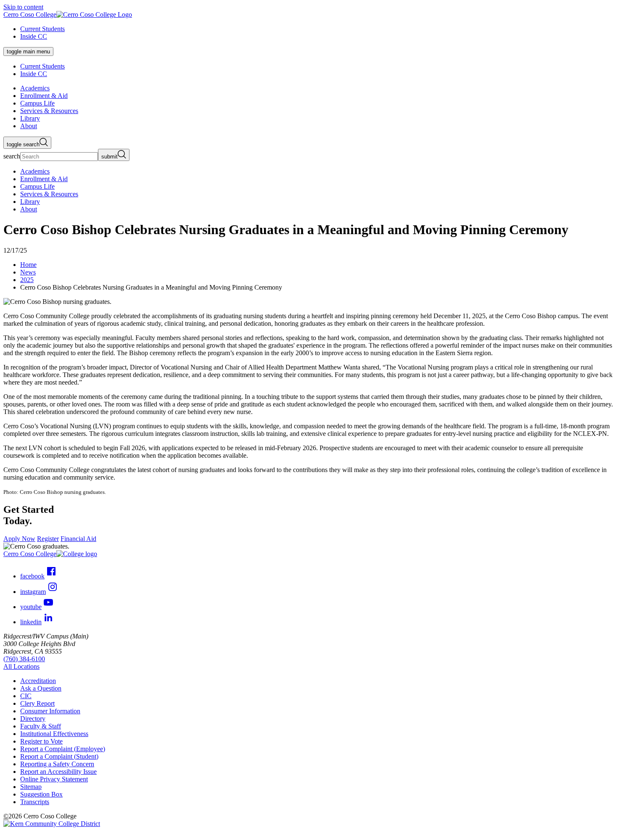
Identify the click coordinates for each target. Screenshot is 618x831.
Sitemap (31, 786)
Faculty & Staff (40, 726)
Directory (32, 718)
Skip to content (23, 7)
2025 (27, 279)
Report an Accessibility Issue (58, 771)
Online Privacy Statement (54, 779)
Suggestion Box (41, 794)
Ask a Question (40, 688)
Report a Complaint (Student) (59, 756)
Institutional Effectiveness (54, 733)
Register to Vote (41, 741)
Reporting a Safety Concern (57, 764)
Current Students (42, 28)
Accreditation (38, 680)
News (28, 272)
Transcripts (34, 801)
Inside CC (33, 36)
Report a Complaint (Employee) (62, 748)
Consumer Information (50, 711)
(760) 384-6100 (24, 658)
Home (28, 264)
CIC (26, 695)
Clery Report (37, 703)
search (11, 156)
